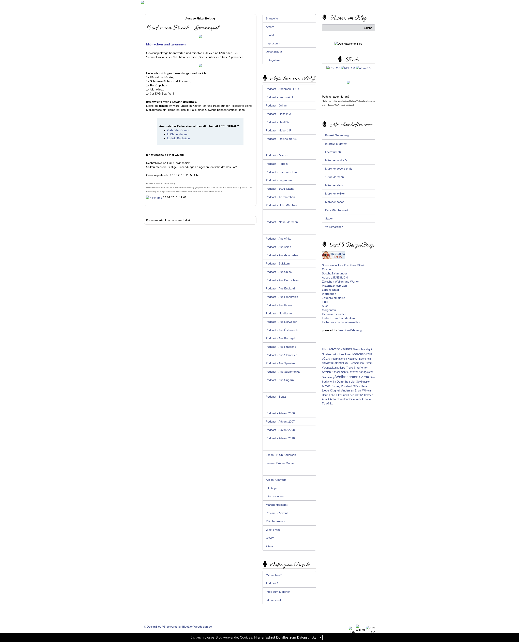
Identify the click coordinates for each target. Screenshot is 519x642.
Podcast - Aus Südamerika (283, 371)
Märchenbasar (334, 201)
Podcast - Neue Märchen (282, 222)
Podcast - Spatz (276, 396)
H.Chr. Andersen (177, 134)
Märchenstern (334, 185)
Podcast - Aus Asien (278, 246)
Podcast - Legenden (279, 180)
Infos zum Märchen (278, 591)
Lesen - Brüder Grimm (280, 463)
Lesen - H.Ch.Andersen (281, 454)
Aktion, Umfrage (276, 479)
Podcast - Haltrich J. (279, 113)
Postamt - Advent (277, 513)
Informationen (275, 496)
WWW (270, 538)
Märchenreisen (275, 521)
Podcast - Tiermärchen (280, 197)
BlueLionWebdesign (350, 330)
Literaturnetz (333, 152)
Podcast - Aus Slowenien (281, 355)
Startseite (272, 18)
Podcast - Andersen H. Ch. (283, 88)
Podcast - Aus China (279, 271)
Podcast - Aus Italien (279, 305)
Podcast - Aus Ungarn (280, 380)
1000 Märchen (334, 177)
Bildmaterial (273, 600)
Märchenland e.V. (336, 160)
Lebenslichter (330, 289)
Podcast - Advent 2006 (280, 413)
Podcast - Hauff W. (278, 122)
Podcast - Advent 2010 (280, 438)
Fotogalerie (273, 60)
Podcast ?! (272, 583)
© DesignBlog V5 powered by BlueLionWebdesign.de (178, 626)
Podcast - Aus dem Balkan (282, 255)
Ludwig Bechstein (178, 138)
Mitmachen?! (274, 575)
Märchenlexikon (335, 193)
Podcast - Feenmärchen (281, 172)
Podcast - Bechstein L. (280, 97)
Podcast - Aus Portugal (280, 338)
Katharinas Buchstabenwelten (341, 322)
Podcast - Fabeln (277, 163)
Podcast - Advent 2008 (280, 429)
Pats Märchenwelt (336, 210)
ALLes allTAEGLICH (335, 277)
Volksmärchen (334, 226)
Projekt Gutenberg (337, 135)
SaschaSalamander (334, 273)
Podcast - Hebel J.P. (279, 130)
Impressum (273, 43)
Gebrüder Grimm (178, 130)
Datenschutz (274, 51)
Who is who (273, 529)
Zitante (326, 269)
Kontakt (271, 35)
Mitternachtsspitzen (334, 285)
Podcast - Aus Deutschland (283, 280)
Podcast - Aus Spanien (280, 363)
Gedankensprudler (334, 314)
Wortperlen (329, 293)
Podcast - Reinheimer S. (281, 138)
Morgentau (329, 310)
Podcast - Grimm (276, 105)
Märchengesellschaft (338, 168)
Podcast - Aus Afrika (278, 238)
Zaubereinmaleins (333, 297)
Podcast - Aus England (280, 288)
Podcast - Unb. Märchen (281, 205)
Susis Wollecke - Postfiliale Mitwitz (344, 265)
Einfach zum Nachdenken (338, 318)
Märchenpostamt (276, 504)
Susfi (325, 306)
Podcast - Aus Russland (281, 346)
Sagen (329, 218)
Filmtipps (271, 488)
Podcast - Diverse (277, 155)
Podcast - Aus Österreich (282, 330)
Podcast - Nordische (279, 313)
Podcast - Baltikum (278, 263)
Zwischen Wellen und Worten (340, 281)
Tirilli (325, 301)
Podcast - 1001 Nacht (280, 188)
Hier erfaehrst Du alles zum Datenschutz (285, 637)
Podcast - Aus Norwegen (281, 321)
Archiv (270, 26)
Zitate (269, 546)
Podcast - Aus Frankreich (282, 296)
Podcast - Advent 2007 (280, 421)
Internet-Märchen (336, 143)
